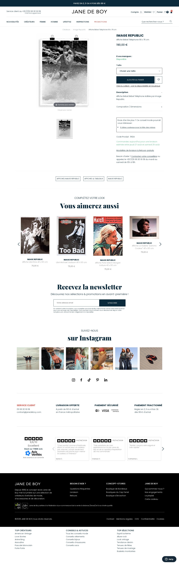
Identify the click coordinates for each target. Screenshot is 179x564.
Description (122, 92)
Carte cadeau (151, 499)
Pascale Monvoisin (23, 545)
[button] (170, 12)
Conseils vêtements (75, 536)
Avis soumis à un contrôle (33, 457)
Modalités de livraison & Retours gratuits (135, 150)
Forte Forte (20, 548)
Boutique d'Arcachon (116, 495)
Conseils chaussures (75, 542)
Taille (118, 65)
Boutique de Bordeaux (116, 488)
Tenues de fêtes (124, 545)
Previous (19, 244)
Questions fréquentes (80, 488)
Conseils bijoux (73, 539)
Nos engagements (153, 492)
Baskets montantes (126, 551)
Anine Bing (20, 539)
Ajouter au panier (135, 79)
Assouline (19, 542)
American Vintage (23, 533)
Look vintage (123, 539)
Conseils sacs (72, 545)
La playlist (149, 495)
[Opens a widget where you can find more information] (169, 559)
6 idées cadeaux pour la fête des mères (137, 127)
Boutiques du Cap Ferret (117, 492)
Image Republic (130, 35)
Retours (73, 495)
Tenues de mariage (126, 548)
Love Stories (20, 536)
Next (159, 244)
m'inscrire (112, 303)
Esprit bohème (124, 533)
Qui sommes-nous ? (154, 488)
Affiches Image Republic (68, 178)
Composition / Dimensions (129, 106)
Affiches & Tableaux (93, 178)
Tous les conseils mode (77, 533)
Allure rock (122, 536)
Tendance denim (125, 542)
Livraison (74, 492)
